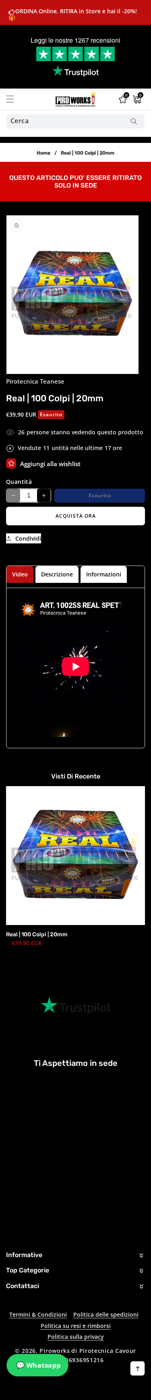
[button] (15, 99)
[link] (75, 181)
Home (43, 153)
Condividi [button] (28, 538)
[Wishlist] (11, 463)
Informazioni (103, 574)
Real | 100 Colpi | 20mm (37, 934)
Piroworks (54, 1351)
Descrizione (57, 574)
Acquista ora (76, 515)
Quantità (19, 481)
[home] (94, 1391)
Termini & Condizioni (38, 1314)
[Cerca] (133, 121)
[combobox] (75, 121)
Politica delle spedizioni (106, 1314)
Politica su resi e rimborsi (76, 1326)
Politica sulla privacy (76, 1336)
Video (20, 574)
